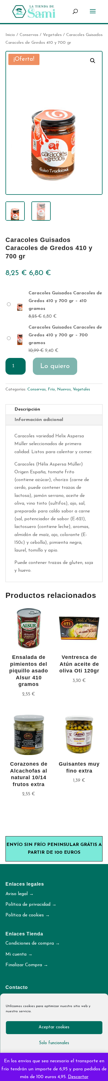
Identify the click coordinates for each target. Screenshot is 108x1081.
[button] (93, 61)
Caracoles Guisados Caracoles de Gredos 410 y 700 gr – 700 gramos (65, 335)
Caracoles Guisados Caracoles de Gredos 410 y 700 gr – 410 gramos (65, 301)
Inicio (10, 35)
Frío (51, 389)
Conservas (29, 35)
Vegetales (52, 35)
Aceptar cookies (54, 1027)
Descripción (27, 409)
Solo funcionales (54, 1043)
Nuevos (64, 389)
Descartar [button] (78, 1077)
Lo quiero (55, 366)
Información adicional (38, 419)
